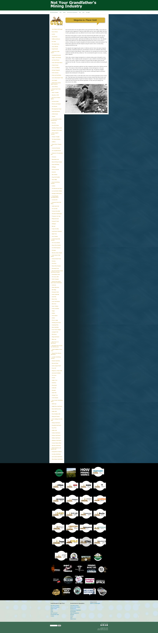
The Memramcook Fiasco (57, 188)
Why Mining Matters (54, 12)
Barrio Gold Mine (55, 327)
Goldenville (54, 387)
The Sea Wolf (54, 208)
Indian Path (54, 392)
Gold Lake (54, 285)
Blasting (72, 614)
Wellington (54, 223)
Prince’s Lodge (55, 320)
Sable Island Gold (55, 206)
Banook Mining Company (57, 161)
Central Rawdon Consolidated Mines (55, 197)
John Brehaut (54, 36)
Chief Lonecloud (55, 72)
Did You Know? (54, 613)
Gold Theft (54, 296)
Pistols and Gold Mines (56, 75)
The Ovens (54, 375)
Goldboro (54, 141)
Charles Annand (55, 65)
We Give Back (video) (75, 607)
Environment (73, 608)
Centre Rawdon (55, 397)
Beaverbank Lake (55, 159)
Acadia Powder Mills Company (55, 239)
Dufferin (53, 313)
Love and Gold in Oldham (57, 190)
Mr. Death (54, 41)
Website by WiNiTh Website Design (102, 629)
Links (83, 12)
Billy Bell (53, 226)
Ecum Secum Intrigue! (56, 329)
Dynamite (54, 172)
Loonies (53, 34)
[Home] (73, 5)
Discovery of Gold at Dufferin (55, 98)
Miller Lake (54, 339)
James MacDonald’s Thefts (57, 77)
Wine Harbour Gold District (57, 459)
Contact (52, 616)
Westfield (54, 390)
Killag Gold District (55, 336)
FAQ (80, 12)
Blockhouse (54, 334)
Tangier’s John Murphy (56, 57)
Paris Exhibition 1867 (56, 413)
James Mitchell (55, 46)
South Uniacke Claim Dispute (55, 256)
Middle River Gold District (57, 406)
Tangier (53, 310)
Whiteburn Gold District (56, 440)
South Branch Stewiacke (57, 231)
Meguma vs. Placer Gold (57, 370)
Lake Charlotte (55, 236)
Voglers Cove (54, 380)
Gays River (54, 427)
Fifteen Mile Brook (55, 287)
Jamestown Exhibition (56, 373)
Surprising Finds (55, 324)
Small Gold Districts (56, 111)
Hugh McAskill (55, 48)
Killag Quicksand (55, 218)
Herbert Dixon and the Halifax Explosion (56, 83)
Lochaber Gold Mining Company (56, 358)
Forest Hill (54, 368)
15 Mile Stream (55, 113)
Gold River (54, 382)
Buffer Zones (73, 618)
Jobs (60, 12)
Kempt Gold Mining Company (55, 183)
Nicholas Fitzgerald (56, 70)
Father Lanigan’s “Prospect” (55, 133)
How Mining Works (74, 605)
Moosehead (54, 385)
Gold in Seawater (55, 279)
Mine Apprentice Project (56, 108)
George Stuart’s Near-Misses (56, 89)
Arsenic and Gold (55, 169)
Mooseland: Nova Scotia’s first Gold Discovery (56, 346)
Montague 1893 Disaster (57, 193)
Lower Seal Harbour (56, 301)
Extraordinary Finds (56, 274)
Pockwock (54, 156)
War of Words (54, 174)
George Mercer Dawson (57, 451)
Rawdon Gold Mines (56, 360)
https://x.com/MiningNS (95, 603)
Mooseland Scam (55, 268)
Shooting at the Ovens (56, 322)
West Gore (54, 303)
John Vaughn (54, 80)
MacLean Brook (55, 363)
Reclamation (73, 611)
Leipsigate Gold (55, 331)
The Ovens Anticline (56, 242)
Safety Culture (54, 608)
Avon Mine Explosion (56, 247)
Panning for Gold (55, 292)
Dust (71, 617)
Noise (71, 616)
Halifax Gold (54, 430)
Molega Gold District (56, 422)
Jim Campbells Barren (56, 150)
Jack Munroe (54, 106)
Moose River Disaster (56, 265)
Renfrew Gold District (56, 435)
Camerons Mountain (56, 148)
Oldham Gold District (56, 437)
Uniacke (53, 377)
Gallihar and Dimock (56, 39)
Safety (64, 12)
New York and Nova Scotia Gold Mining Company (57, 271)
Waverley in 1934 (55, 95)
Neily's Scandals (55, 92)
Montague (54, 250)
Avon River (54, 263)
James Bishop (55, 86)
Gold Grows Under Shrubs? (55, 52)
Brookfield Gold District (56, 425)
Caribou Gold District (56, 432)
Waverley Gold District (56, 445)
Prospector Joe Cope (56, 216)
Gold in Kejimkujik (55, 294)
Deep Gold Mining (55, 164)
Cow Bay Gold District (56, 454)
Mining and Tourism (56, 416)
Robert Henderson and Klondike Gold (56, 448)
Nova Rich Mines (55, 125)
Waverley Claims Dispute (57, 252)
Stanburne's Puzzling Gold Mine (57, 154)
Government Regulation (75, 610)
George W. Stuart (55, 221)
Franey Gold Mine (55, 308)
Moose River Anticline (56, 245)
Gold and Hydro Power (56, 258)
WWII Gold (54, 403)
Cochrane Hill (54, 199)
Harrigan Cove (55, 395)
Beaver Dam (54, 299)
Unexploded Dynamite (56, 55)
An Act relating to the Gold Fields (56, 420)
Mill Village (54, 289)
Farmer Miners (55, 31)
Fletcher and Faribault (56, 103)
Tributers (53, 116)
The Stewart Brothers (56, 139)
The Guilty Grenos (55, 44)
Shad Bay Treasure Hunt (57, 127)
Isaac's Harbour (55, 306)
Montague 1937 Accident (57, 130)
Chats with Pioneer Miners (57, 62)
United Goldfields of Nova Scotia (56, 350)
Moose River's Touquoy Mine (56, 145)
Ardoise (53, 317)
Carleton (53, 185)
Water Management (74, 613)
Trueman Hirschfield (56, 211)
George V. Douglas (55, 136)
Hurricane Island (55, 101)
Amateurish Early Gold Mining (56, 203)
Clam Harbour (55, 315)
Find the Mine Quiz (55, 614)
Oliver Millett (54, 179)
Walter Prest (54, 233)
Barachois (54, 122)
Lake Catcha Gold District (57, 456)
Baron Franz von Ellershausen (55, 342)
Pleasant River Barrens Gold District (56, 354)
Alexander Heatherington (57, 213)
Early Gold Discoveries (56, 408)
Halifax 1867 (54, 411)
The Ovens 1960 (55, 276)
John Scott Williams (56, 67)
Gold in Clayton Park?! (56, 365)
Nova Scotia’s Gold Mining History (57, 401)
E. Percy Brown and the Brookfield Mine (56, 120)
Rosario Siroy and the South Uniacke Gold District (56, 282)
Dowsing (53, 261)
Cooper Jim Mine (55, 228)
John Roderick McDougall (57, 29)
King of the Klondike (56, 177)
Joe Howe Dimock (55, 60)
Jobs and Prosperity (55, 607)
